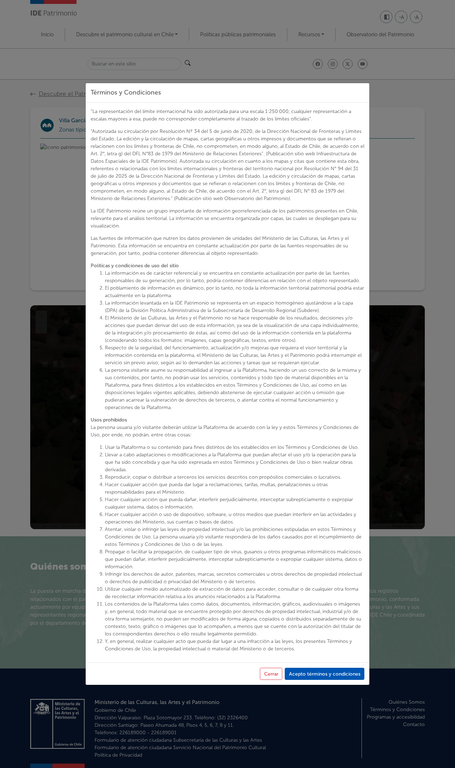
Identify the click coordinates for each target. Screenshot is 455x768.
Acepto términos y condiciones (324, 674)
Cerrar (271, 674)
